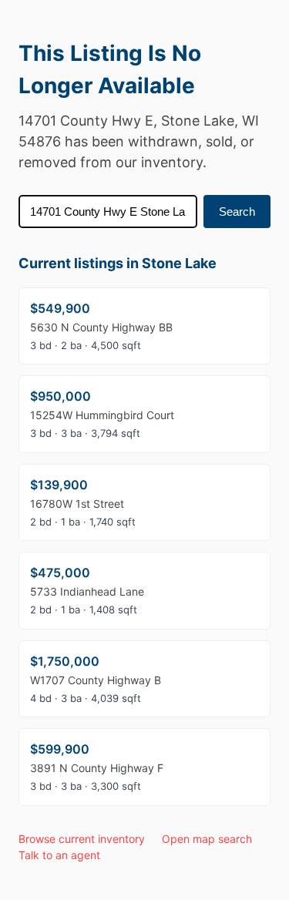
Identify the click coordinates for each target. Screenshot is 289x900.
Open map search (207, 838)
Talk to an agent (59, 854)
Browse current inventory (81, 838)
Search (237, 211)
